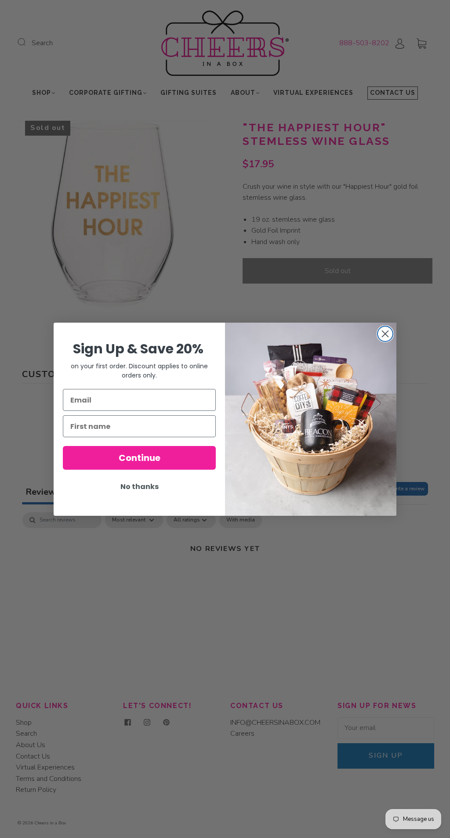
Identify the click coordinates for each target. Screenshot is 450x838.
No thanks (139, 487)
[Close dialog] (385, 334)
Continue (139, 458)
